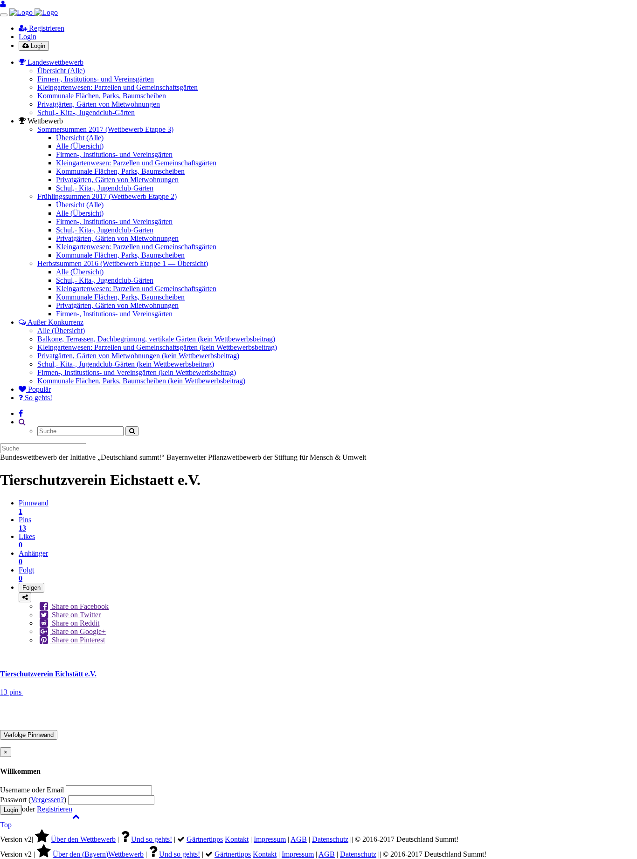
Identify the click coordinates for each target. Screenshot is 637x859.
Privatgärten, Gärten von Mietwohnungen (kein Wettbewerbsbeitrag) (138, 356)
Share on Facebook (79, 606)
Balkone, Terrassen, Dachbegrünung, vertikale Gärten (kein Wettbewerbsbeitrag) (156, 339)
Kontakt (237, 839)
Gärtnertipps (205, 839)
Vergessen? (47, 800)
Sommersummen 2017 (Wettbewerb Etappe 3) (105, 129)
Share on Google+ (78, 631)
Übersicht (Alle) (61, 71)
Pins (25, 524)
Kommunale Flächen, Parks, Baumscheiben (101, 96)
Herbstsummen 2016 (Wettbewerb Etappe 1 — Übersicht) (122, 263)
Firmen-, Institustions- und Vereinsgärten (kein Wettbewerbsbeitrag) (136, 372)
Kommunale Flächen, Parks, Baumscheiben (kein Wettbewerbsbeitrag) (141, 381)
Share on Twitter (75, 615)
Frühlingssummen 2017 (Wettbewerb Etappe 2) (107, 196)
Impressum (270, 839)
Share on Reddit (74, 623)
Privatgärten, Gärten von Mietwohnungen (98, 104)
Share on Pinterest (77, 640)
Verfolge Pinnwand (29, 734)
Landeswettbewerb (54, 62)
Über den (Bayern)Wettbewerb (98, 854)
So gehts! (37, 398)
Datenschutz (330, 839)
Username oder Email (32, 790)
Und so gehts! (151, 839)
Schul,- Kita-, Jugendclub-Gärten (86, 112)
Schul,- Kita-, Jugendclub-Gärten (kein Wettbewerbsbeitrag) (125, 364)
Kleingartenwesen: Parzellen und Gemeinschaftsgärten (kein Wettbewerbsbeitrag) (157, 347)
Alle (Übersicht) (80, 146)
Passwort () (33, 800)
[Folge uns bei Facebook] (21, 413)
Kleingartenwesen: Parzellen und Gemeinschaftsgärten (117, 87)
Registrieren (45, 28)
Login (27, 37)
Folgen (31, 587)
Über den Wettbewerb (83, 839)
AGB (299, 839)
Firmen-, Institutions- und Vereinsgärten (95, 79)
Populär (38, 389)
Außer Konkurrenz (54, 322)
